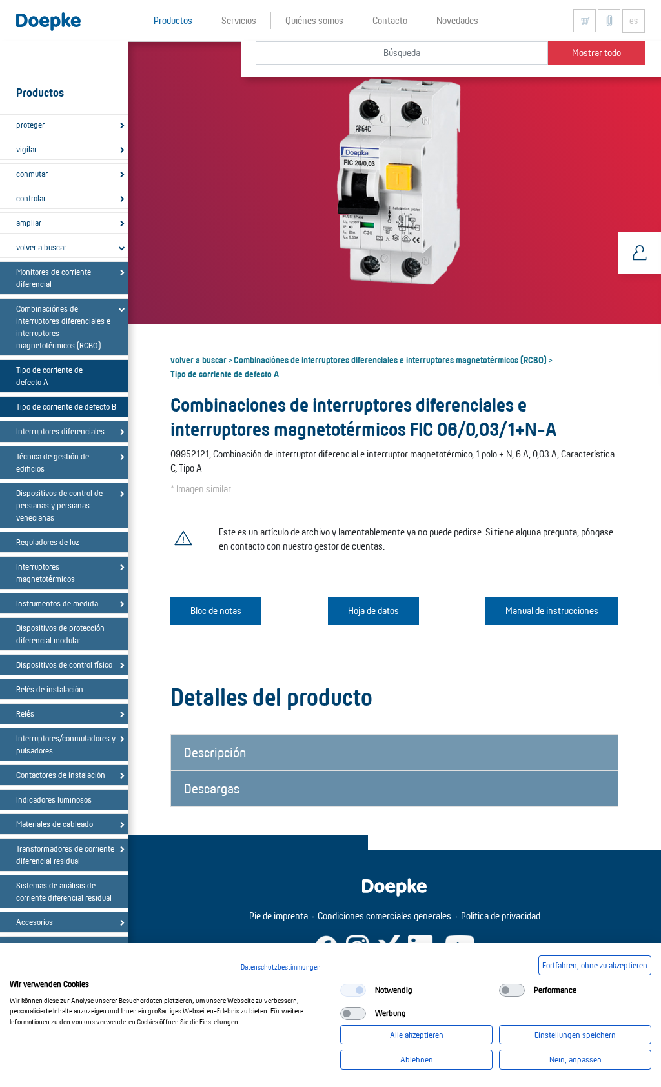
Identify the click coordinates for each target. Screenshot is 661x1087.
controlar (31, 198)
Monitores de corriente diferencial (53, 277)
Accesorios (34, 922)
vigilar (26, 149)
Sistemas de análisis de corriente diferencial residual (64, 891)
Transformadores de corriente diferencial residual (65, 854)
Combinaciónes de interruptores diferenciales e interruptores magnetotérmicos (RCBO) (63, 326)
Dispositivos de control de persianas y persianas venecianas (59, 505)
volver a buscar (41, 247)
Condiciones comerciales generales (384, 916)
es (633, 20)
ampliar (28, 222)
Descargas (211, 788)
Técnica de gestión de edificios (52, 462)
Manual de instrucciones (551, 610)
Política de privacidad (500, 916)
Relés (25, 713)
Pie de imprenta (278, 916)
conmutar (32, 173)
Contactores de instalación (60, 775)
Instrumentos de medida (57, 603)
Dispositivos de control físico (64, 664)
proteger (30, 124)
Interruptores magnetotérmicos (45, 572)
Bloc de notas (215, 610)
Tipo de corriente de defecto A (49, 375)
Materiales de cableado (54, 824)
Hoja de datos (373, 610)
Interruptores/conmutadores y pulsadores (66, 744)
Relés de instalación (49, 689)
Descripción (215, 752)
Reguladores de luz (47, 542)
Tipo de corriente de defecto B (66, 406)
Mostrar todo (596, 52)
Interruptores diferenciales (60, 431)
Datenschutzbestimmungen (281, 967)
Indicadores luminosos (54, 799)
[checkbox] (353, 990)
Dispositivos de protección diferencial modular (60, 634)
